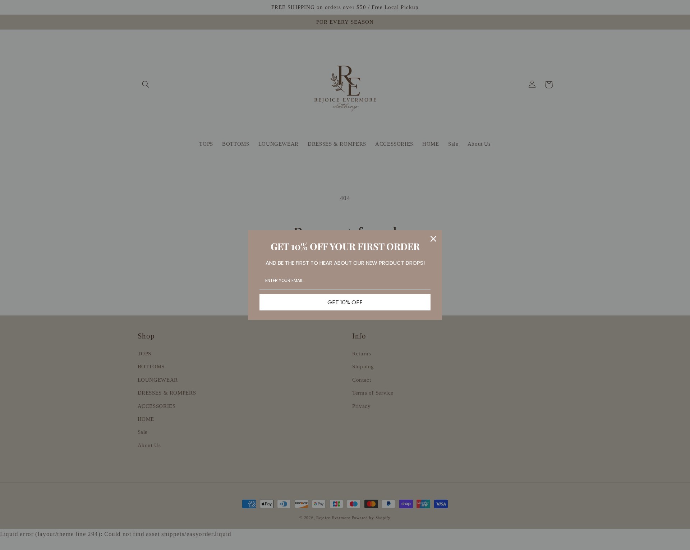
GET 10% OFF (345, 302)
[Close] (433, 238)
